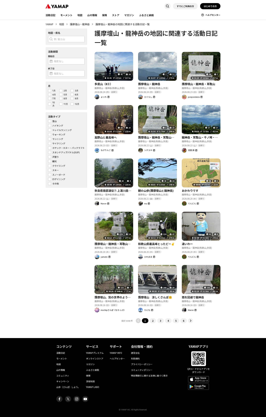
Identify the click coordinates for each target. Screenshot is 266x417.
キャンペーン (62, 381)
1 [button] (145, 321)
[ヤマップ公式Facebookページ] (59, 399)
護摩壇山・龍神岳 (80, 24)
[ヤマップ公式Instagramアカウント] (77, 399)
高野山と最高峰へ (106, 137)
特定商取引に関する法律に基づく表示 (149, 375)
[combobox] (66, 39)
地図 (79, 15)
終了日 (51, 68)
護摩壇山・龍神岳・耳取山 (198, 84)
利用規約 (135, 358)
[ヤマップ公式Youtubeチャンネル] (85, 399)
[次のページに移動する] (190, 320)
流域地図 (90, 381)
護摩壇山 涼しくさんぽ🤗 (155, 297)
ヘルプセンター (212, 14)
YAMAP (49, 24)
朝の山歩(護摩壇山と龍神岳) (156, 190)
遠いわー (187, 244)
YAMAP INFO (116, 352)
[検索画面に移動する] (167, 6)
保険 (104, 15)
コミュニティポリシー (141, 369)
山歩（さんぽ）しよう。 (68, 387)
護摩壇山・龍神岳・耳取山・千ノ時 (160, 137)
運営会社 (135, 352)
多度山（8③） (104, 84)
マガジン (129, 15)
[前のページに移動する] (138, 320)
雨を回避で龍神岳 (193, 297)
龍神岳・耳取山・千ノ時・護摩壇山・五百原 (209, 137)
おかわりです (190, 190)
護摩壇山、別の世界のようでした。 (117, 297)
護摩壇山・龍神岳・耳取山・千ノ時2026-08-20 (124, 244)
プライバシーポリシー (142, 364)
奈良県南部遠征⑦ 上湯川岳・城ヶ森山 (118, 190)
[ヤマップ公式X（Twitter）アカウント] (68, 399)
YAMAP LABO (92, 387)
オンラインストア (94, 358)
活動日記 (50, 15)
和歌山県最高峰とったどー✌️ (156, 244)
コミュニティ (62, 375)
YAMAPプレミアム (95, 352)
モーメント (66, 15)
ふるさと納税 (146, 15)
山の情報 (92, 15)
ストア (115, 15)
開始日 (51, 56)
